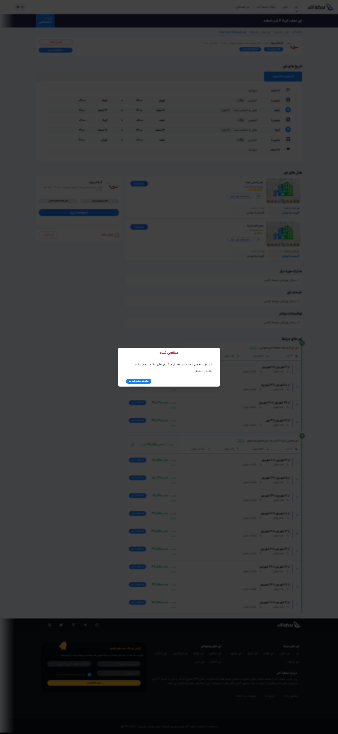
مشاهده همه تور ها (139, 381)
